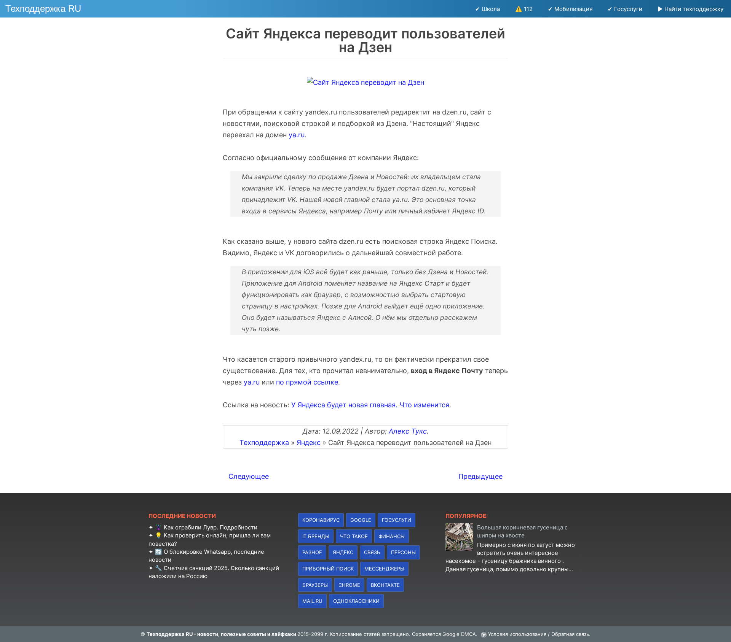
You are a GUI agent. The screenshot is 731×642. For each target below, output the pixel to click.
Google (360, 520)
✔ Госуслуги (625, 9)
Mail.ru (312, 601)
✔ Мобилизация (570, 9)
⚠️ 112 (524, 9)
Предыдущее (480, 476)
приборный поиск (328, 569)
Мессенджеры (384, 569)
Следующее (248, 476)
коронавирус (321, 520)
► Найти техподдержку (690, 9)
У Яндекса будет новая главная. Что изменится (370, 405)
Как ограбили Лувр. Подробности (210, 527)
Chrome (349, 585)
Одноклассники (356, 601)
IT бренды (315, 536)
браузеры (315, 585)
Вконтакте (385, 585)
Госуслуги (396, 520)
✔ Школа (487, 9)
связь (372, 552)
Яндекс (343, 552)
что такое (354, 536)
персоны (403, 552)
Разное (312, 552)
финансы (391, 536)
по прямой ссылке (307, 382)
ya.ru (297, 135)
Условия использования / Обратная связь (538, 634)
